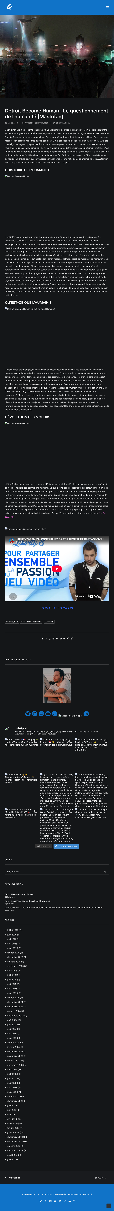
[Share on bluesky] (64, 638)
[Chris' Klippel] (9, 7)
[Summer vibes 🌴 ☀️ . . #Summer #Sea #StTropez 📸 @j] (22, 790)
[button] (107, 7)
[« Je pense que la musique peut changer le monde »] (92, 825)
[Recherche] (57, 871)
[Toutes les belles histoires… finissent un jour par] (92, 790)
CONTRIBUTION (42, 123)
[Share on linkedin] (57, 638)
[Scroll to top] (108, 1205)
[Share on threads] (49, 638)
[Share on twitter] (46, 638)
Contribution (12, 622)
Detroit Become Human (31, 622)
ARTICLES (29, 123)
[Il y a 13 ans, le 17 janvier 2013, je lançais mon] (57, 790)
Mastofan (49, 622)
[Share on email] (71, 638)
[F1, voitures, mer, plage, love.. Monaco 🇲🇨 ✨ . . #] (57, 755)
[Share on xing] (68, 638)
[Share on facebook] (42, 638)
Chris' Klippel (63, 123)
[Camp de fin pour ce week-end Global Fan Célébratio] (57, 825)
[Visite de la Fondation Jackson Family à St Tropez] (92, 755)
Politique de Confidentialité (80, 1194)
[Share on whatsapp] (60, 638)
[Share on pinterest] (53, 638)
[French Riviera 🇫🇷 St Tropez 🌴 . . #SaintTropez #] (22, 755)
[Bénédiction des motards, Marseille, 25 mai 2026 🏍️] (22, 825)
